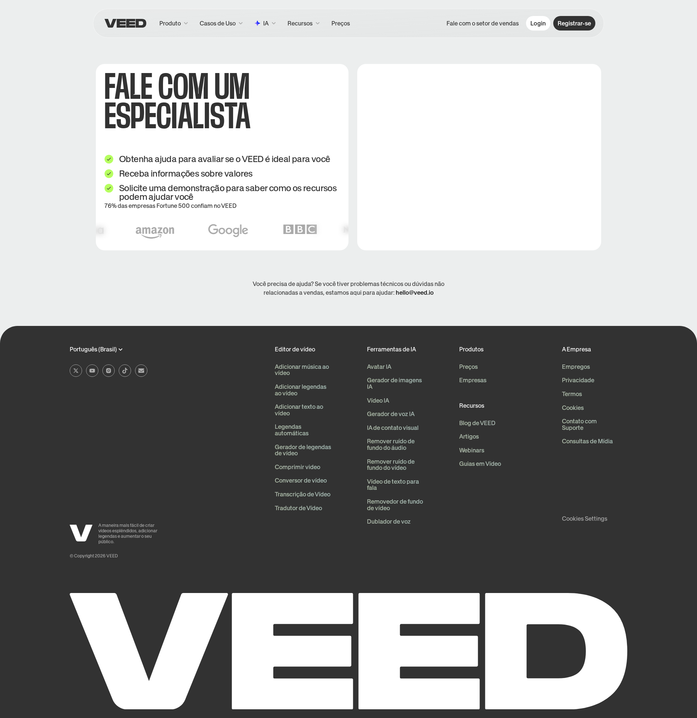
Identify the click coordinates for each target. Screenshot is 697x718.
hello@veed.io (415, 292)
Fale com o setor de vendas (483, 23)
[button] (303, 23)
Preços (340, 23)
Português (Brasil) (93, 349)
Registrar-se (574, 23)
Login (538, 23)
